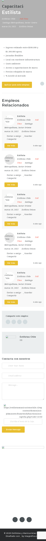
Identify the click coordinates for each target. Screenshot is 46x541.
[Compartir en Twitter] (14, 322)
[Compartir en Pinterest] (19, 322)
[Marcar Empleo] (42, 84)
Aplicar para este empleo (17, 85)
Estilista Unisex (26, 26)
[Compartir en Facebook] (8, 322)
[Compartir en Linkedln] (25, 322)
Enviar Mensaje (13, 429)
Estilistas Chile (28, 337)
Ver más (11, 146)
